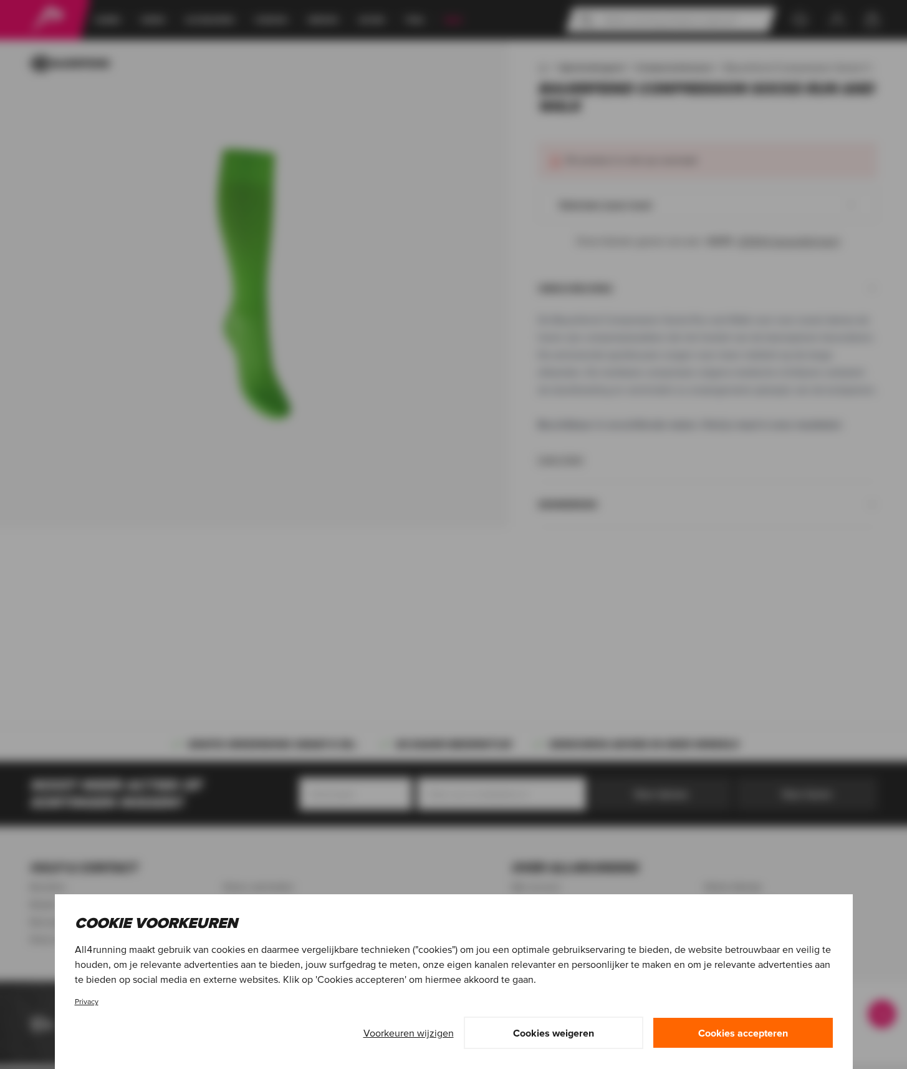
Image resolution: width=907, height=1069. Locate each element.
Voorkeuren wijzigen (408, 1032)
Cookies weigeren (553, 1032)
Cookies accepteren (743, 1032)
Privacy (86, 1001)
